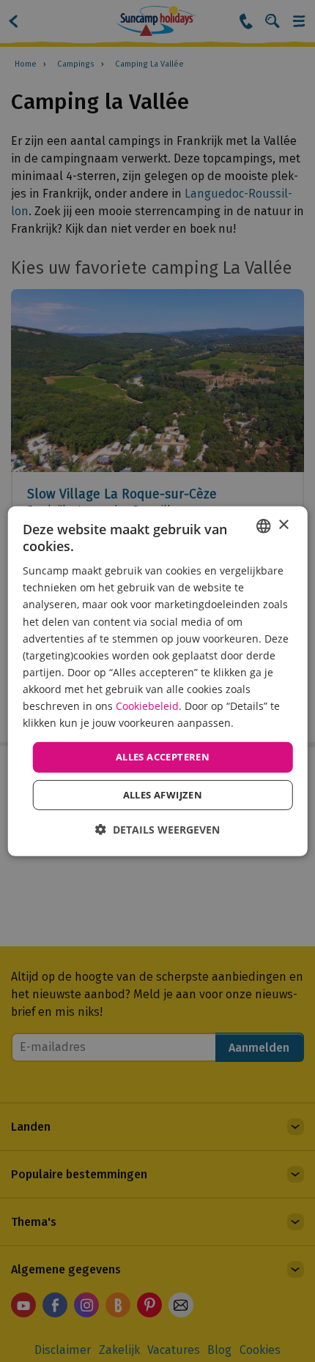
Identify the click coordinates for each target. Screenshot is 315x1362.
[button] (157, 829)
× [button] (283, 525)
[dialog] (158, 681)
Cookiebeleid (147, 706)
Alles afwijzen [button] (163, 794)
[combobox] (263, 525)
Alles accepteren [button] (163, 756)
